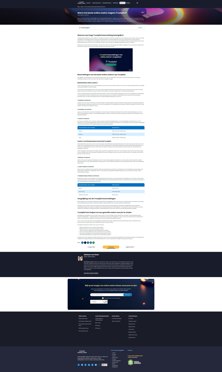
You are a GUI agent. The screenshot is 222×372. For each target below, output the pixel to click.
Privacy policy (115, 357)
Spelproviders (115, 365)
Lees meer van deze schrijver (91, 273)
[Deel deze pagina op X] (85, 242)
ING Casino (97, 325)
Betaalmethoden (107, 3)
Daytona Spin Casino (133, 334)
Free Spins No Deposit (116, 318)
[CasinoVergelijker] (81, 3)
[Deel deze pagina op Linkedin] (88, 242)
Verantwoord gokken (116, 360)
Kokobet (79, 102)
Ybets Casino (131, 329)
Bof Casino (131, 318)
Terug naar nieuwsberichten (111, 247)
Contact (113, 352)
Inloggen (128, 2)
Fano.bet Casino (132, 337)
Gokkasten (115, 3)
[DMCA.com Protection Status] (130, 362)
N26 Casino (97, 328)
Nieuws (82, 6)
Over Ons (114, 354)
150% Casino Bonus (116, 321)
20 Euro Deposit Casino (83, 328)
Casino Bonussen (96, 3)
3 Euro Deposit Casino (83, 330)
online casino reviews (104, 95)
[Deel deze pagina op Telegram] (91, 242)
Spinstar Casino (132, 326)
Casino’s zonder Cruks (82, 220)
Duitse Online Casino (83, 318)
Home (78, 6)
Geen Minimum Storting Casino (85, 321)
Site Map (114, 359)
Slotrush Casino (132, 323)
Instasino (79, 111)
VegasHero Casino (132, 321)
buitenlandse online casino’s (103, 77)
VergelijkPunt (115, 366)
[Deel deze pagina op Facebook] (82, 242)
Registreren (122, 2)
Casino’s (88, 3)
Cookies (114, 355)
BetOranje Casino (132, 332)
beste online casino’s (110, 46)
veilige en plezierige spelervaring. (96, 359)
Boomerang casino (81, 222)
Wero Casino (98, 322)
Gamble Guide (115, 362)
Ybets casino (81, 121)
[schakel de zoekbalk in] (137, 3)
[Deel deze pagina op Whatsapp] (93, 242)
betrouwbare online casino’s (88, 85)
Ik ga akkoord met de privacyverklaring (112, 298)
